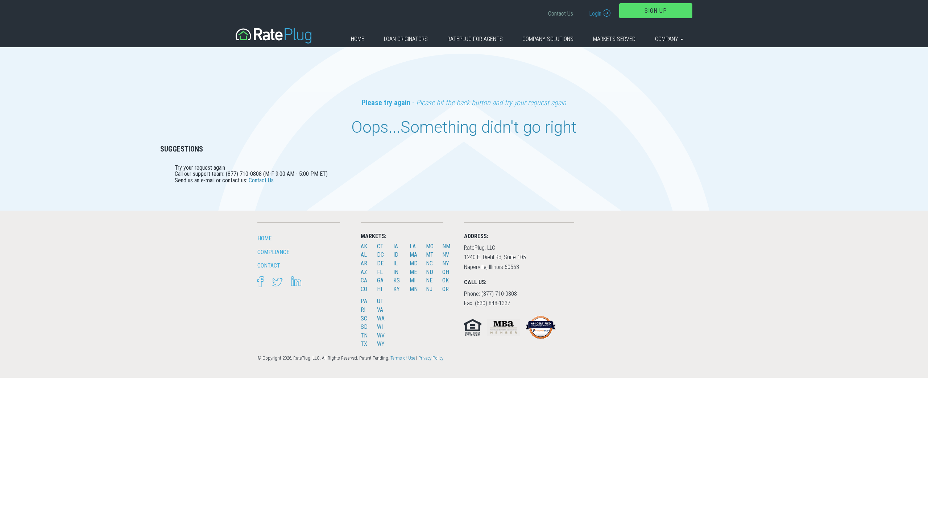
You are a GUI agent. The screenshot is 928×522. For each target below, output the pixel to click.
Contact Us (560, 13)
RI (363, 309)
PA (364, 301)
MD (414, 263)
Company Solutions (547, 39)
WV (381, 335)
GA (380, 280)
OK (445, 280)
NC (429, 263)
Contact (268, 265)
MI (412, 280)
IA (395, 246)
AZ (364, 272)
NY (445, 263)
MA (413, 254)
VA (380, 309)
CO (364, 289)
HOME (264, 238)
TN (364, 335)
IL (395, 263)
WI (380, 326)
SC (364, 318)
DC (380, 254)
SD (364, 326)
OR (445, 289)
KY (396, 289)
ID (395, 254)
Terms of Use (402, 358)
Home (357, 39)
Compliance (273, 252)
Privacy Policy (430, 358)
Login (595, 13)
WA (381, 318)
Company (667, 39)
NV (445, 254)
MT (430, 254)
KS (396, 280)
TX (364, 343)
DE (380, 263)
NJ (429, 289)
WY (381, 343)
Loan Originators (406, 39)
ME (413, 272)
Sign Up (656, 10)
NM (446, 246)
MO (430, 246)
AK (364, 246)
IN (395, 272)
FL (380, 272)
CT (380, 246)
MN (414, 289)
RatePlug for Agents (475, 39)
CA (364, 280)
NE (429, 280)
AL (364, 254)
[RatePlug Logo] (273, 35)
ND (429, 272)
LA (413, 246)
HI (379, 289)
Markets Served (614, 39)
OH (445, 272)
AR (364, 263)
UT (380, 301)
